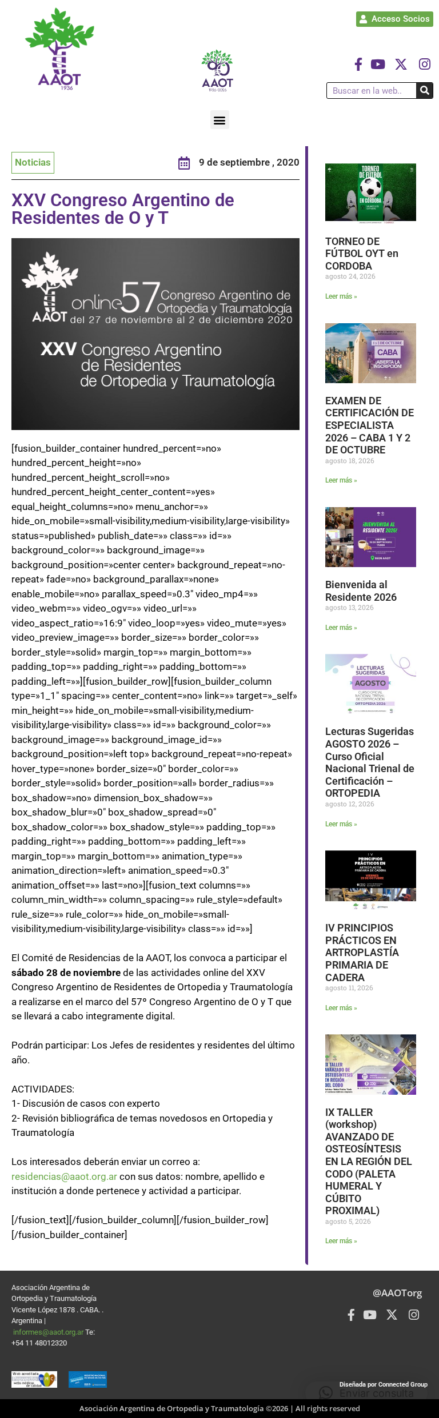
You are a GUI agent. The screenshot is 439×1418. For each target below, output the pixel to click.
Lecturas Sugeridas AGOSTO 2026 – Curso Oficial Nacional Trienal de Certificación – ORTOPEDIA (369, 762)
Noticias (33, 162)
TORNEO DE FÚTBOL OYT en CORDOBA (361, 253)
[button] (219, 119)
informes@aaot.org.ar (49, 1332)
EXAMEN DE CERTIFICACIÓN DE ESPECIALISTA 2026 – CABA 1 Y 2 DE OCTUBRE (369, 425)
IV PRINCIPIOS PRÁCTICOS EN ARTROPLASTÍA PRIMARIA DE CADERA (362, 952)
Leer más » (341, 296)
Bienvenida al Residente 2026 (361, 591)
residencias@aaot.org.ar (64, 1176)
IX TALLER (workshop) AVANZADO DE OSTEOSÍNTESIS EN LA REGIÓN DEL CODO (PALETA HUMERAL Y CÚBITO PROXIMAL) (368, 1161)
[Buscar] (424, 90)
